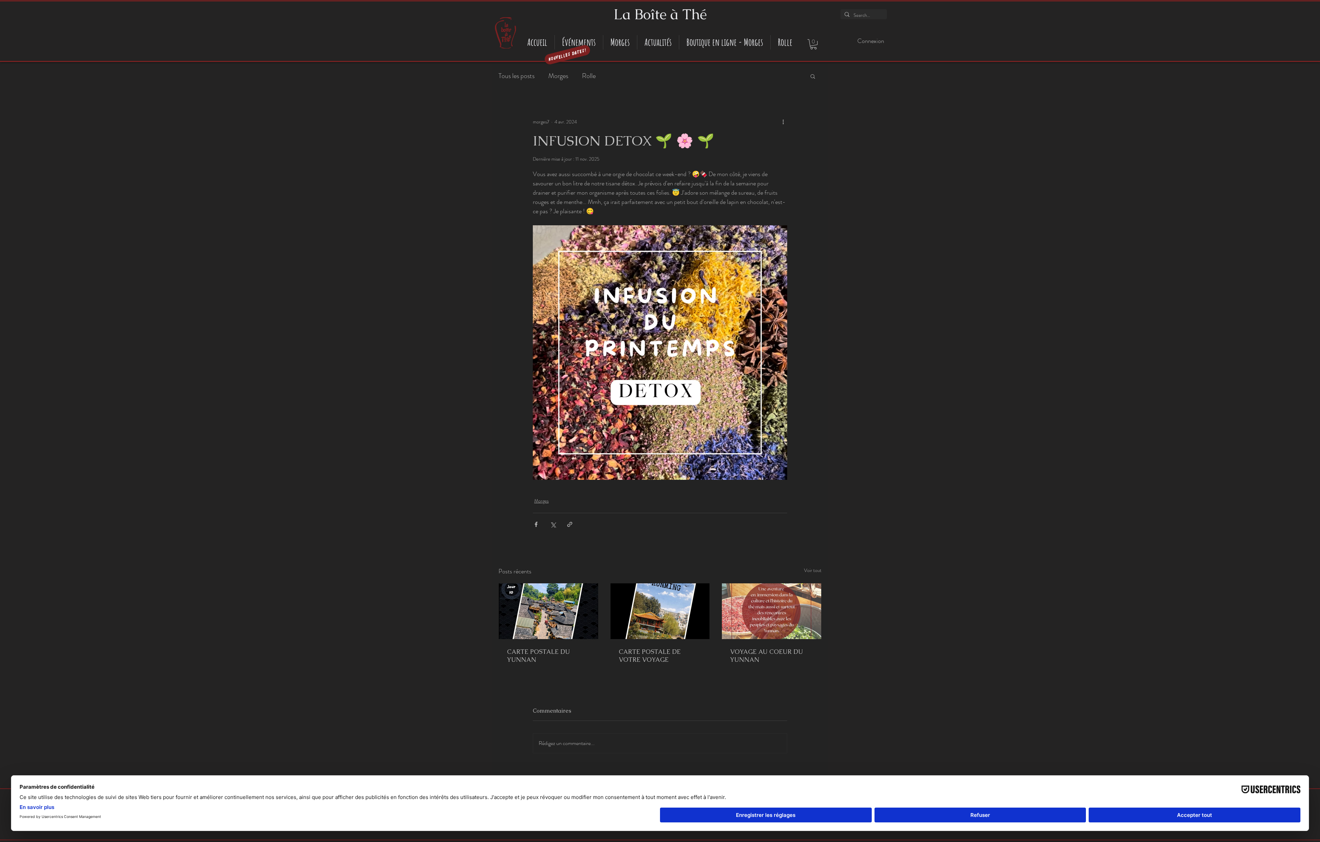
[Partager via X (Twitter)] (553, 524)
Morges (558, 76)
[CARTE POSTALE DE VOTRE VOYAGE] (660, 611)
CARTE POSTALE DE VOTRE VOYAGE (650, 655)
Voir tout (813, 570)
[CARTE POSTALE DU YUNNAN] (548, 611)
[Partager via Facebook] (536, 524)
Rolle (589, 76)
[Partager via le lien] (569, 524)
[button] (813, 44)
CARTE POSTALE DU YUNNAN (538, 655)
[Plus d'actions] (783, 122)
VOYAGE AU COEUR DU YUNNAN (766, 655)
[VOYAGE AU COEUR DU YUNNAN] (771, 611)
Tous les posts (516, 76)
